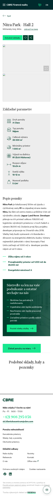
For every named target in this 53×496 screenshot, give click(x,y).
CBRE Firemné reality (17, 4)
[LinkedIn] (10, 474)
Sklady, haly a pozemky (12, 437)
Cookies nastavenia (37, 469)
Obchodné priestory (11, 441)
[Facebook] (5, 474)
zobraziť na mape (31, 29)
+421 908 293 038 (17, 417)
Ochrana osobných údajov (14, 469)
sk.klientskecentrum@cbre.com (18, 421)
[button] (47, 490)
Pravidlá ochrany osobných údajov (14, 485)
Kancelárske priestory (12, 434)
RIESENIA (31, 492)
